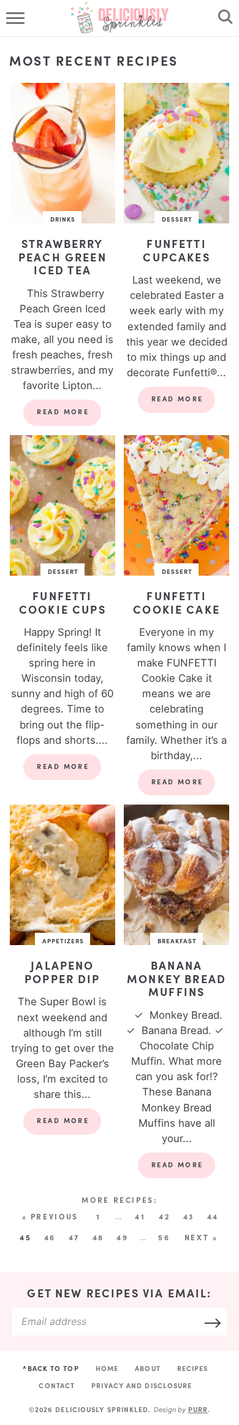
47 (74, 1237)
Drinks (62, 219)
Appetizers (63, 940)
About (148, 1368)
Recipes (192, 1368)
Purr (198, 1409)
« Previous (50, 1216)
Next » (201, 1237)
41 (140, 1216)
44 (213, 1216)
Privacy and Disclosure (141, 1385)
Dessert (177, 219)
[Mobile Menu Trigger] (17, 18)
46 (50, 1237)
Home (107, 1368)
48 (98, 1237)
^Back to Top (50, 1368)
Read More (56, 416)
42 (164, 1216)
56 (164, 1237)
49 (122, 1237)
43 (188, 1216)
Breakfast (177, 940)
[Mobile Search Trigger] (222, 18)
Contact (57, 1385)
